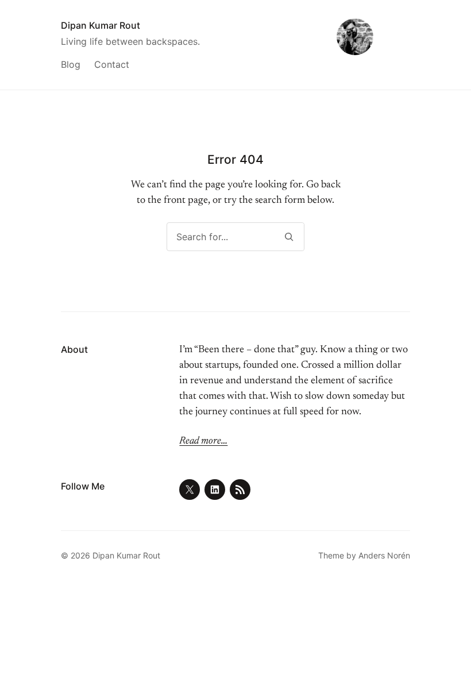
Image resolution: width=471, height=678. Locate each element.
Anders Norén (384, 555)
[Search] (288, 237)
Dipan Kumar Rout (100, 25)
